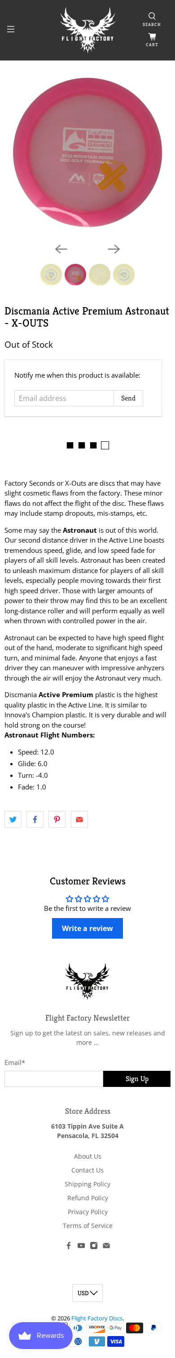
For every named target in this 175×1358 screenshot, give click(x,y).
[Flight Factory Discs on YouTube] (81, 1247)
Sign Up (137, 1078)
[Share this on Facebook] (35, 819)
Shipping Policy (87, 1184)
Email (14, 1062)
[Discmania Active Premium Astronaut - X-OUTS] (87, 152)
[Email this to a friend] (79, 819)
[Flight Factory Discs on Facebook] (69, 1247)
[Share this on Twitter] (13, 819)
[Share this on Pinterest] (57, 819)
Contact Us (87, 1170)
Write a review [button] (87, 928)
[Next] (114, 249)
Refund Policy (87, 1198)
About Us (87, 1156)
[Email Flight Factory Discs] (106, 1247)
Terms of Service (88, 1225)
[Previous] (61, 249)
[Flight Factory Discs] (87, 30)
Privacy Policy (88, 1211)
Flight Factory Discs (96, 1318)
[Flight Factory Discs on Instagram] (94, 1247)
